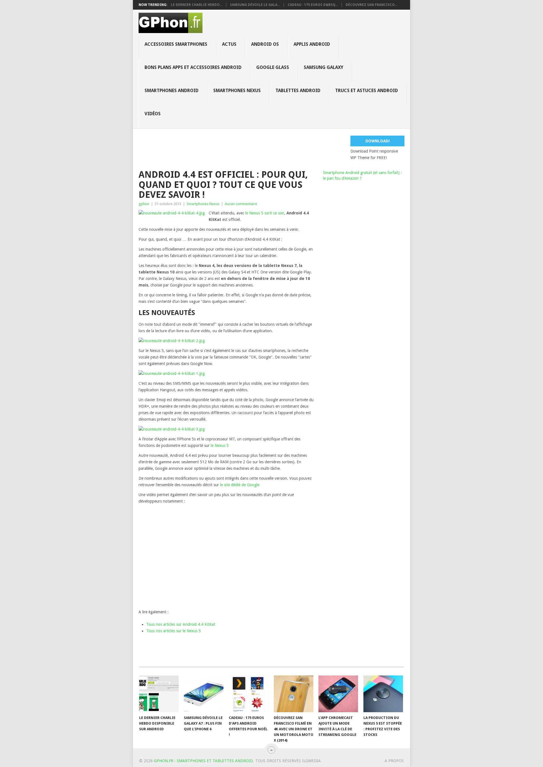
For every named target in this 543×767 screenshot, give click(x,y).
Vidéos (153, 113)
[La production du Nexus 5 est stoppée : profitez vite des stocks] (383, 693)
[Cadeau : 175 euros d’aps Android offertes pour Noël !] (248, 693)
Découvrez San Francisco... (371, 5)
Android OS (265, 44)
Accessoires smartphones (176, 44)
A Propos (394, 761)
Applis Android (312, 44)
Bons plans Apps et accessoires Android (193, 67)
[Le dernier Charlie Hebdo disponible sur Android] (159, 693)
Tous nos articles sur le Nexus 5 (173, 631)
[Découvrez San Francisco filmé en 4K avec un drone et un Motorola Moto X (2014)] (293, 693)
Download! (377, 141)
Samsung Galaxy (323, 67)
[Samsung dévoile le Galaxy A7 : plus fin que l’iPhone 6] (203, 693)
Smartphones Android (172, 90)
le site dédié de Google (239, 485)
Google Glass (272, 67)
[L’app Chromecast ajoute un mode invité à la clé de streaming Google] (338, 693)
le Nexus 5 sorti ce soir (264, 213)
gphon (144, 204)
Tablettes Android (297, 90)
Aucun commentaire (241, 204)
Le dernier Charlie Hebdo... (196, 5)
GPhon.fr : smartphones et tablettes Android (203, 761)
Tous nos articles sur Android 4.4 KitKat (180, 624)
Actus (229, 44)
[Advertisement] (276, 148)
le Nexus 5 (220, 445)
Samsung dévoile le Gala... (255, 5)
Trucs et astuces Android (366, 90)
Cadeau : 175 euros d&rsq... (313, 5)
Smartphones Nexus (237, 90)
